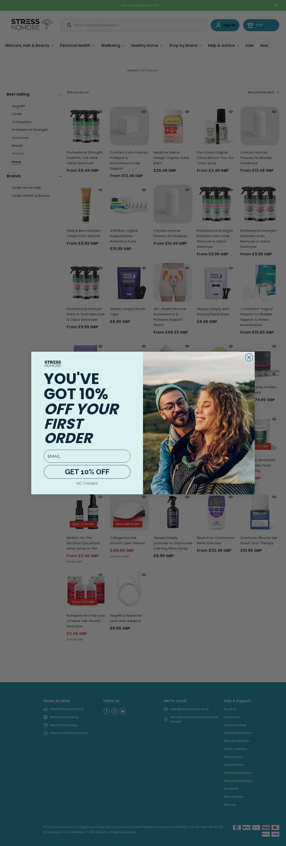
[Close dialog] (249, 357)
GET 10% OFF (87, 472)
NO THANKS (87, 483)
